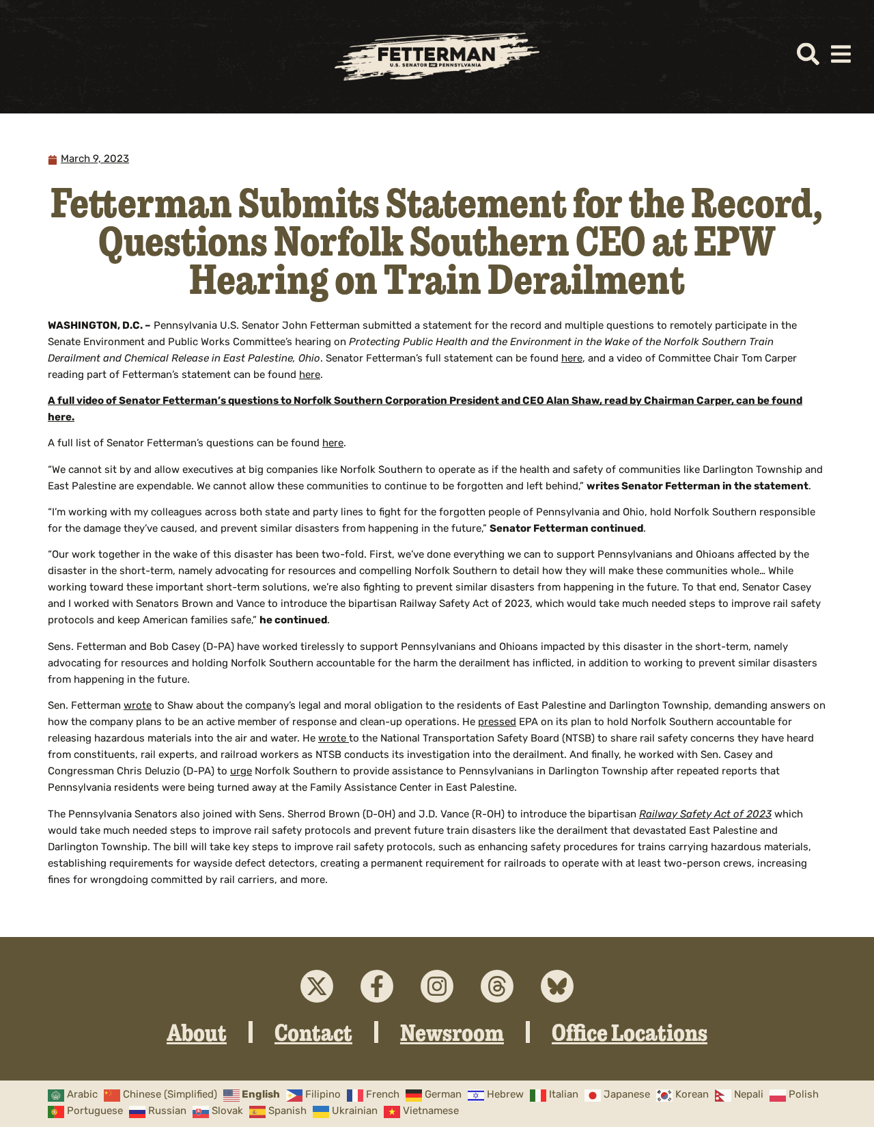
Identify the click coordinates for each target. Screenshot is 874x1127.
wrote (138, 706)
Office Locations (629, 1031)
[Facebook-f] (377, 986)
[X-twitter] (316, 986)
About (197, 1031)
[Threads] (497, 986)
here (571, 359)
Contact (313, 1031)
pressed (497, 723)
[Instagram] (437, 986)
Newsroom (452, 1031)
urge (241, 772)
